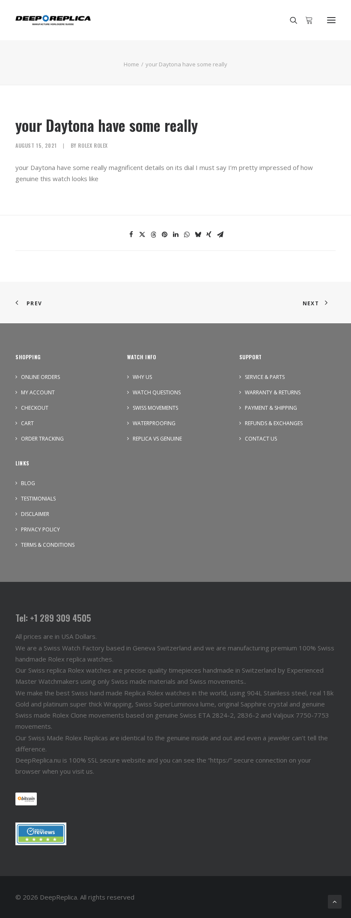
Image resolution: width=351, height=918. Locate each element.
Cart (27, 423)
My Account (38, 392)
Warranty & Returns (272, 392)
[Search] (289, 20)
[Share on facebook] (131, 235)
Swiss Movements (155, 407)
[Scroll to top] (335, 901)
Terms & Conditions (47, 544)
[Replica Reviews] (40, 834)
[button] (331, 20)
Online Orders (40, 377)
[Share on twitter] (142, 235)
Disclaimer (35, 514)
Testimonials (38, 498)
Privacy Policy (40, 529)
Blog (28, 483)
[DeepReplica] (53, 20)
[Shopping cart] (305, 20)
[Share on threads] (153, 235)
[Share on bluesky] (198, 235)
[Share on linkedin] (175, 235)
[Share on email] (220, 235)
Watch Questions (157, 392)
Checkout (34, 407)
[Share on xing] (209, 235)
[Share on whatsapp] (186, 235)
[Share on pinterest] (164, 235)
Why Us (142, 377)
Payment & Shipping (271, 407)
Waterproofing (154, 423)
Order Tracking (42, 438)
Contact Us (261, 438)
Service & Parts (265, 377)
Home (131, 64)
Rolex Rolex (93, 145)
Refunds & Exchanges (274, 423)
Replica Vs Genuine (157, 438)
